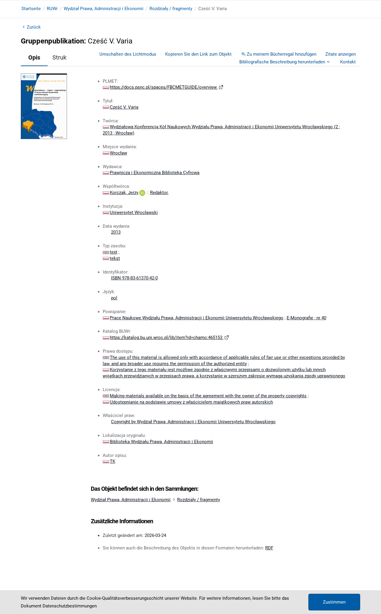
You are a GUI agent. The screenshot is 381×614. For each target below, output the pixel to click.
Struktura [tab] (64, 57)
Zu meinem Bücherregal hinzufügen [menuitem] (281, 54)
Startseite (31, 8)
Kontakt (348, 62)
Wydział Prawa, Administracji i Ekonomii (103, 8)
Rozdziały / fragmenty (170, 8)
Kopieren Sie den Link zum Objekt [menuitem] (198, 54)
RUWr (52, 8)
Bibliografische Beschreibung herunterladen (282, 62)
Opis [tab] (34, 57)
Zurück (34, 27)
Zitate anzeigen (340, 54)
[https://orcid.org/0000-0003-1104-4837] (142, 192)
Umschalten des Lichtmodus (127, 54)
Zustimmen (334, 602)
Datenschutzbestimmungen (70, 606)
